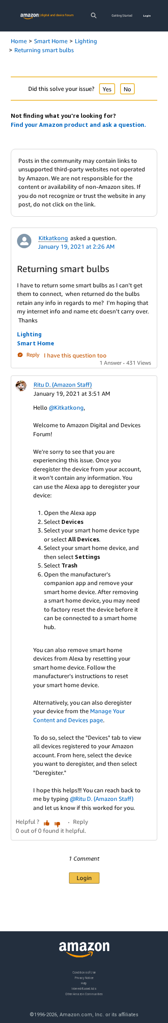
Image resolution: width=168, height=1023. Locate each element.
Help (84, 982)
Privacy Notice (84, 977)
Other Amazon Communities (83, 993)
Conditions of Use (84, 972)
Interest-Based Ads (84, 988)
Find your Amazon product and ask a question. (78, 124)
